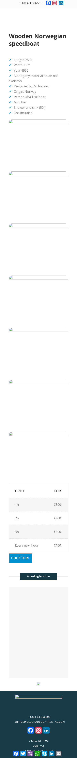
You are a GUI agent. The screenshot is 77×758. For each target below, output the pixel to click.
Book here (20, 558)
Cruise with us (38, 740)
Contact (38, 745)
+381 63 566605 (30, 3)
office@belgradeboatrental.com (39, 721)
